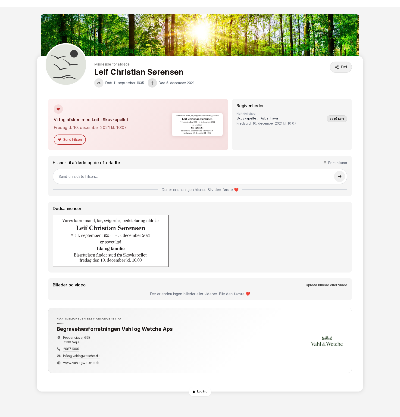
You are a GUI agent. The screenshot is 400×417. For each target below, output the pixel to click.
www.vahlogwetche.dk (81, 363)
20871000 (71, 349)
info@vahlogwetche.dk (81, 356)
